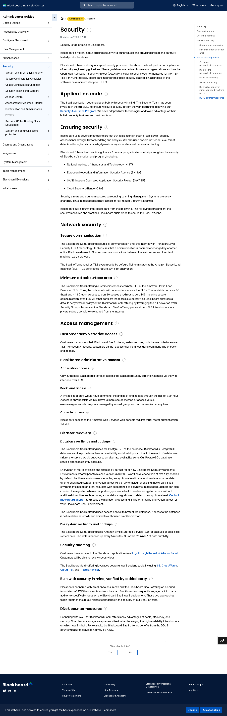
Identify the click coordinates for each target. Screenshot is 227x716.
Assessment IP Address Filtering (24, 103)
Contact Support (196, 684)
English (181, 5)
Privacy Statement (71, 696)
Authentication (11, 58)
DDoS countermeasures (211, 97)
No (130, 652)
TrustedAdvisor (89, 569)
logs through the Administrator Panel (155, 553)
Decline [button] (192, 710)
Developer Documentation (159, 692)
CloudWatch (169, 565)
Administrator (76, 18)
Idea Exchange (111, 690)
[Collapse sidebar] (54, 17)
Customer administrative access (210, 63)
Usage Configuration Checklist (22, 84)
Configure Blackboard (15, 40)
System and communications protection (21, 132)
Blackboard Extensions (16, 179)
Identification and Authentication (23, 109)
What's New (10, 188)
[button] (49, 23)
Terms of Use (69, 690)
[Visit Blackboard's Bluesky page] (5, 691)
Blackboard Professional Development (158, 685)
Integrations (9, 153)
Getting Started (11, 22)
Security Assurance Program (78, 111)
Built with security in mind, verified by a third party (211, 90)
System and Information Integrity (24, 72)
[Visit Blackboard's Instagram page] (15, 691)
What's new (199, 5)
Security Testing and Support (22, 90)
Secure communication (211, 45)
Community (109, 684)
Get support (217, 5)
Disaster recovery (208, 77)
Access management (208, 57)
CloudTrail (66, 569)
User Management (13, 49)
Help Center (194, 690)
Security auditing (208, 82)
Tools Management (14, 170)
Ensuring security (206, 35)
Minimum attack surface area (212, 51)
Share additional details (120, 665)
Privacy (9, 115)
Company (67, 684)
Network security (206, 40)
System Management (15, 162)
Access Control (14, 97)
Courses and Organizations (18, 144)
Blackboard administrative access (210, 71)
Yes (110, 652)
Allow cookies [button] (211, 710)
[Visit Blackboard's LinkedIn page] (10, 691)
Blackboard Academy (115, 696)
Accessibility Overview (16, 31)
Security (8, 66)
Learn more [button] (109, 710)
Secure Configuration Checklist (23, 78)
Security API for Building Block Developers (22, 123)
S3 (158, 565)
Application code (206, 31)
